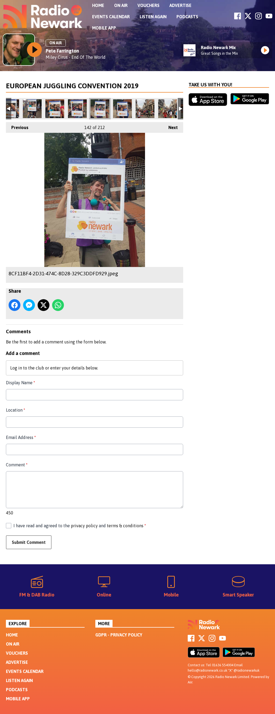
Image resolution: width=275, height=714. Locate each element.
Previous (17, 127)
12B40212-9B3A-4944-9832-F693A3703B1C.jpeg (145, 108)
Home (98, 5)
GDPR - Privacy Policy (118, 634)
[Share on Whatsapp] (58, 305)
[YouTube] (269, 17)
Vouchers (149, 5)
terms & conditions (125, 525)
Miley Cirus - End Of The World (76, 57)
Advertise (180, 5)
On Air (121, 5)
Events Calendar (111, 16)
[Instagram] (258, 17)
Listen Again (153, 16)
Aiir (190, 682)
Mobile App (104, 27)
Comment (16, 464)
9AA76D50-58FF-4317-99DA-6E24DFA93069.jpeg (32, 108)
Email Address (21, 437)
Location (15, 410)
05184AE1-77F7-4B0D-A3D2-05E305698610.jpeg (167, 108)
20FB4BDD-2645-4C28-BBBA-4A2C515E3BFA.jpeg (54, 108)
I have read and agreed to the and (79, 525)
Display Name (20, 382)
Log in (16, 367)
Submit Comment (29, 542)
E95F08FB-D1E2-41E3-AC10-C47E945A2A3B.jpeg (122, 108)
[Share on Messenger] (29, 305)
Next (170, 127)
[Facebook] (237, 17)
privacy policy (84, 525)
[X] (248, 17)
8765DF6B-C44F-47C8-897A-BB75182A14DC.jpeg (77, 108)
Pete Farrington (62, 51)
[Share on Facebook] (14, 305)
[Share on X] (43, 305)
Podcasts (187, 16)
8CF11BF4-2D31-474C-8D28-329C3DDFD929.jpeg (100, 108)
